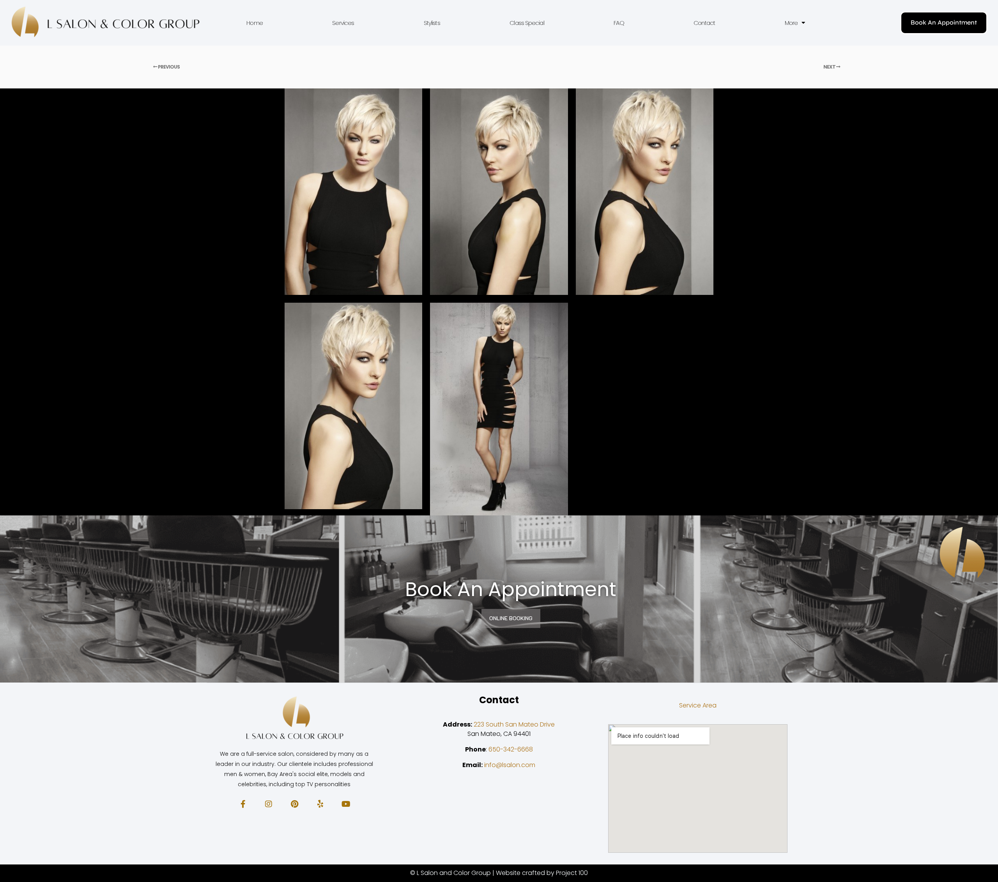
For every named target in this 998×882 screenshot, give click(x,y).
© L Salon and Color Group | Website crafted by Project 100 (499, 872)
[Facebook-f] (243, 804)
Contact (704, 23)
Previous (168, 67)
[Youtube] (346, 804)
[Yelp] (320, 804)
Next (829, 67)
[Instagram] (269, 804)
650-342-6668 (510, 749)
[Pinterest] (294, 804)
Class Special (527, 23)
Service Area (698, 705)
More (791, 23)
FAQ (619, 23)
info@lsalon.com (509, 764)
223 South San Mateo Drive (514, 724)
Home (254, 23)
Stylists (432, 23)
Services (343, 23)
